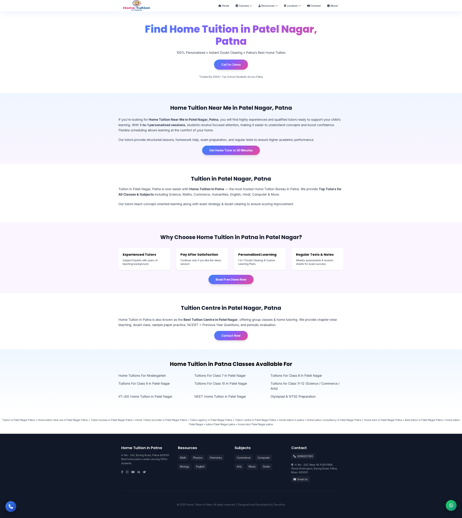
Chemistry (216, 457)
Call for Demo (231, 64)
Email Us (302, 479)
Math (183, 457)
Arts (239, 466)
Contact (316, 5)
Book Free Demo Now (231, 279)
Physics (197, 457)
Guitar (266, 466)
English (200, 466)
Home (225, 5)
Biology (184, 466)
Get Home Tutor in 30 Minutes (231, 150)
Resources (268, 5)
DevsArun (279, 504)
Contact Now (231, 335)
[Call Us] (10, 506)
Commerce (243, 457)
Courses (244, 5)
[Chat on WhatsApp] (451, 507)
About (334, 5)
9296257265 (305, 456)
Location (292, 5)
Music (252, 466)
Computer (264, 457)
